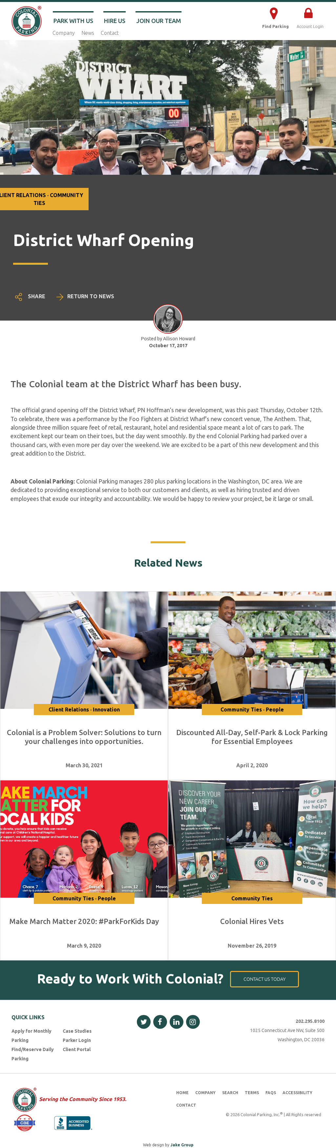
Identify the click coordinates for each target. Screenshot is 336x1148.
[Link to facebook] (160, 1022)
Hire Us (114, 20)
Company (63, 33)
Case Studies (77, 1031)
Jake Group (181, 1145)
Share (36, 296)
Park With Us (73, 20)
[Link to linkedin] (176, 1022)
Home (182, 1093)
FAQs (270, 1093)
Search (230, 1093)
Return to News (90, 296)
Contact (110, 33)
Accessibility (297, 1093)
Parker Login (77, 1040)
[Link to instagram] (193, 1022)
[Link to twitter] (144, 1022)
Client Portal (77, 1049)
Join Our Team (158, 20)
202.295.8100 (310, 1021)
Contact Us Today (264, 979)
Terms (252, 1093)
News (87, 33)
